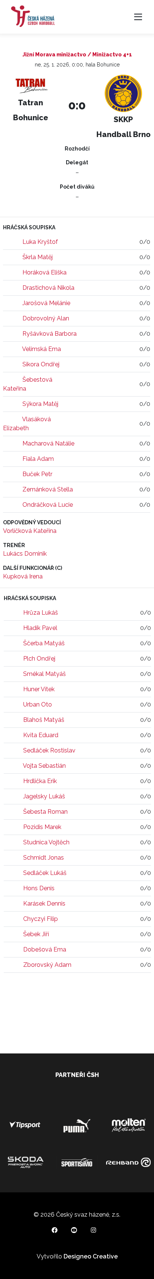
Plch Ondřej (39, 658)
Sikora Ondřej (40, 364)
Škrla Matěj (37, 257)
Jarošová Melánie (46, 303)
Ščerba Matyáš (44, 643)
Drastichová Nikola (48, 287)
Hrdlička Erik (40, 781)
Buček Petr (37, 474)
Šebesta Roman (45, 811)
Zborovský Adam (47, 964)
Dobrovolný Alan (45, 318)
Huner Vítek (39, 689)
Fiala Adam (38, 458)
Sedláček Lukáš (45, 872)
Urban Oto (37, 704)
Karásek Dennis (44, 903)
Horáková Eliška (44, 272)
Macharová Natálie (48, 443)
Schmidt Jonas (43, 857)
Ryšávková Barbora (49, 333)
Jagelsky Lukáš (44, 796)
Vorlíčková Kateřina (29, 530)
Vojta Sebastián (44, 765)
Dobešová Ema (44, 949)
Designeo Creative (91, 1256)
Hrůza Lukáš (40, 612)
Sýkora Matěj (40, 403)
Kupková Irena (23, 576)
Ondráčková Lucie (47, 504)
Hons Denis (39, 888)
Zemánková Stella (47, 489)
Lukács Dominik (25, 553)
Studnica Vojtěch (46, 842)
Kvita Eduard (40, 735)
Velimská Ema (41, 349)
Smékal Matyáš (44, 673)
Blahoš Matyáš (43, 719)
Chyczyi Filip (40, 918)
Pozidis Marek (42, 827)
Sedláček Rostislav (49, 750)
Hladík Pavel (40, 627)
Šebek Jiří (36, 934)
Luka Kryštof (40, 241)
